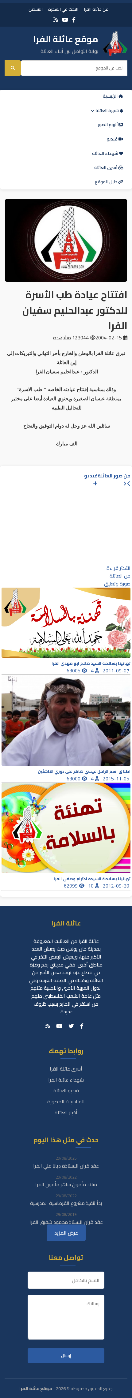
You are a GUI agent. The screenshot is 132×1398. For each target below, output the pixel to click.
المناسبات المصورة (66, 1101)
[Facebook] (74, 20)
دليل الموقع (106, 182)
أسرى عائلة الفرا (66, 1068)
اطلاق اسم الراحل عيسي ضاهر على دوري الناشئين (84, 771)
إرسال (66, 1355)
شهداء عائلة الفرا (66, 1079)
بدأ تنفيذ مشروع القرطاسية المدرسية (66, 1203)
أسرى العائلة (106, 167)
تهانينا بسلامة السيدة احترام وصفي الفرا (92, 879)
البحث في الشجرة (63, 9)
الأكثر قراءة (118, 568)
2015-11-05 (116, 778)
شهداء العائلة (105, 153)
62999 (71, 885)
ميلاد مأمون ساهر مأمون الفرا (66, 1184)
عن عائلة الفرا (96, 9)
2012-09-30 (116, 885)
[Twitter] (71, 1026)
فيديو (112, 139)
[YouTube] (65, 20)
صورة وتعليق (117, 583)
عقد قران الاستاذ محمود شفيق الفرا (66, 1222)
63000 (74, 778)
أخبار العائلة (66, 1112)
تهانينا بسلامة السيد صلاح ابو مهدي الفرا (91, 663)
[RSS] (55, 20)
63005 (74, 670)
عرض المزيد (66, 1232)
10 (91, 885)
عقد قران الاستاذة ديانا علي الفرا (66, 1165)
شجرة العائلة (107, 110)
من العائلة (120, 575)
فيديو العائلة (66, 1090)
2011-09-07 (116, 670)
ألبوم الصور (108, 125)
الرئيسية (110, 96)
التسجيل (36, 9)
